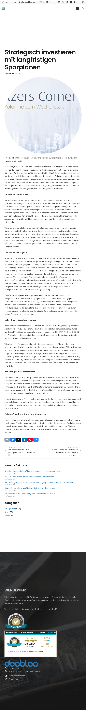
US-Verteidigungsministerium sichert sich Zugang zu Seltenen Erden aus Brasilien (38, 482)
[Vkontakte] (67, 2)
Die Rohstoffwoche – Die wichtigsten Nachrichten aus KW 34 (29, 493)
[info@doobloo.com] (6, 676)
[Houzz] (79, 2)
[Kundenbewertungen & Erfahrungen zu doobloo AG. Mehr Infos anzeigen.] (30, 656)
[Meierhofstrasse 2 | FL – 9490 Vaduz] (6, 671)
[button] (77, 8)
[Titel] (3, 8)
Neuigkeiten (9, 509)
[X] (63, 2)
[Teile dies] (13, 440)
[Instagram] (83, 2)
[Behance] (75, 2)
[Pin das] (30, 440)
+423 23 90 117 (15, 679)
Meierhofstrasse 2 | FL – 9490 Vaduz (24, 671)
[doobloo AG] (6, 668)
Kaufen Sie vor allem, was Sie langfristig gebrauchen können (29, 488)
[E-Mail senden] (7, 440)
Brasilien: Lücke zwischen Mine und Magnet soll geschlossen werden (33, 471)
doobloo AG (14, 668)
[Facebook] (59, 2)
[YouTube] (71, 2)
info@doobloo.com (17, 676)
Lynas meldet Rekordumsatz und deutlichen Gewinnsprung (29, 476)
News (6, 512)
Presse (7, 515)
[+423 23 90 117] (6, 679)
